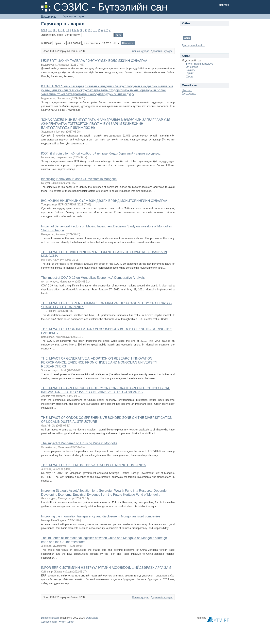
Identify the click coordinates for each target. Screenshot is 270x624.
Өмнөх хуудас (140, 51)
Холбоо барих (49, 621)
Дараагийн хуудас (162, 51)
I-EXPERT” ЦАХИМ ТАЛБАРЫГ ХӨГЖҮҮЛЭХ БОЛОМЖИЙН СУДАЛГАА (94, 60)
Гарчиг (190, 73)
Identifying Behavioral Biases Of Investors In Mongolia (79, 179)
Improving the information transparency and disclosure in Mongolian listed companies (100, 516)
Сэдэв (189, 76)
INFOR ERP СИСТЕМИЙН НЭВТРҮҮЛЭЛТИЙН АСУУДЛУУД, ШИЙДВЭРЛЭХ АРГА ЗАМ (106, 567)
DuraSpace (92, 617)
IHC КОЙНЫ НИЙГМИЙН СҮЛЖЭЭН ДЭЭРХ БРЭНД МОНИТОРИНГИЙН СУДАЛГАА (104, 200)
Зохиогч (190, 70)
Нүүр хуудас (48, 16)
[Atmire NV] (218, 620)
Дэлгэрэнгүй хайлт (193, 45)
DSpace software (50, 617)
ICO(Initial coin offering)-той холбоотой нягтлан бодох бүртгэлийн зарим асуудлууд (100, 153)
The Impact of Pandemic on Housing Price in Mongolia (79, 443)
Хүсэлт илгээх (66, 621)
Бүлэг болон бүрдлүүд (199, 63)
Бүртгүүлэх (189, 93)
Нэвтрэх (224, 4)
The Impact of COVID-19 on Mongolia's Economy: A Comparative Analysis (93, 277)
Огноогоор (192, 66)
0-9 (43, 30)
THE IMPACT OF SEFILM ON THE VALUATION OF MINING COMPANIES (93, 465)
